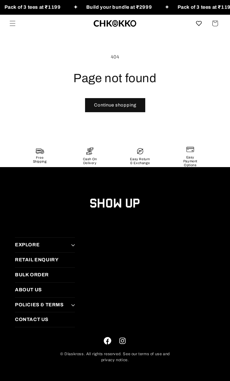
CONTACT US (32, 319)
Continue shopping (115, 105)
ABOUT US (28, 289)
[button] (12, 23)
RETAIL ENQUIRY (36, 259)
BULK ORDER (32, 274)
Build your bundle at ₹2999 (119, 7)
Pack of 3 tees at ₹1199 (32, 7)
